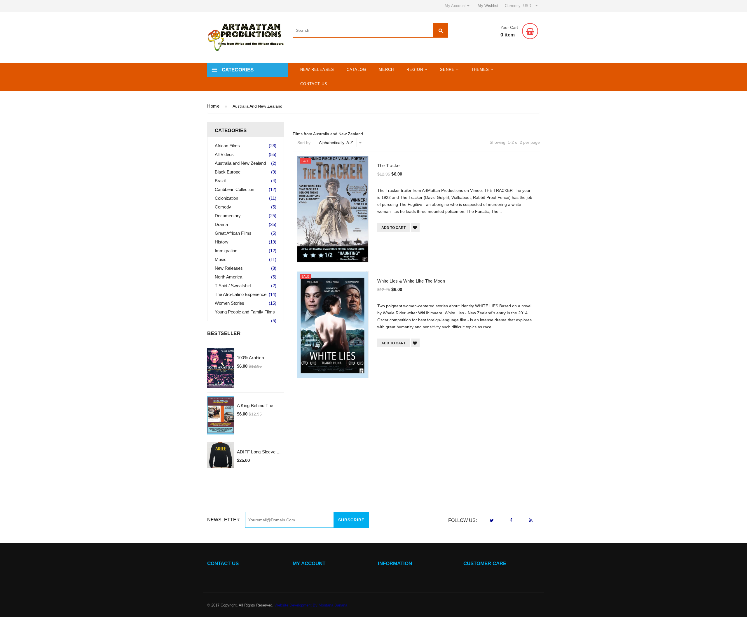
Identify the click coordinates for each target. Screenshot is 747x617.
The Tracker (389, 165)
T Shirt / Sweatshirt (245, 285)
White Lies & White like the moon (411, 280)
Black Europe (245, 171)
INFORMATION (395, 563)
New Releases (317, 69)
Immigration (245, 250)
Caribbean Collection (245, 189)
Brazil (245, 180)
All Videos (245, 154)
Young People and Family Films (245, 312)
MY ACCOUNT (309, 563)
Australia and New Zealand (245, 163)
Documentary (245, 215)
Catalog (356, 69)
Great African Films (245, 233)
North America (245, 276)
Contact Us (313, 84)
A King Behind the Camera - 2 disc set (276, 405)
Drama (245, 224)
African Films (245, 145)
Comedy (245, 206)
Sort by (303, 142)
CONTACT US (223, 563)
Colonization (245, 198)
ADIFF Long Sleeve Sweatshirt (267, 451)
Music (245, 259)
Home (213, 106)
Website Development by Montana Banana (311, 605)
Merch (386, 69)
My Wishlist (488, 5)
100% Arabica (250, 357)
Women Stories (245, 303)
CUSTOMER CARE (484, 563)
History (245, 241)
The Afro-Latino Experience (245, 294)
